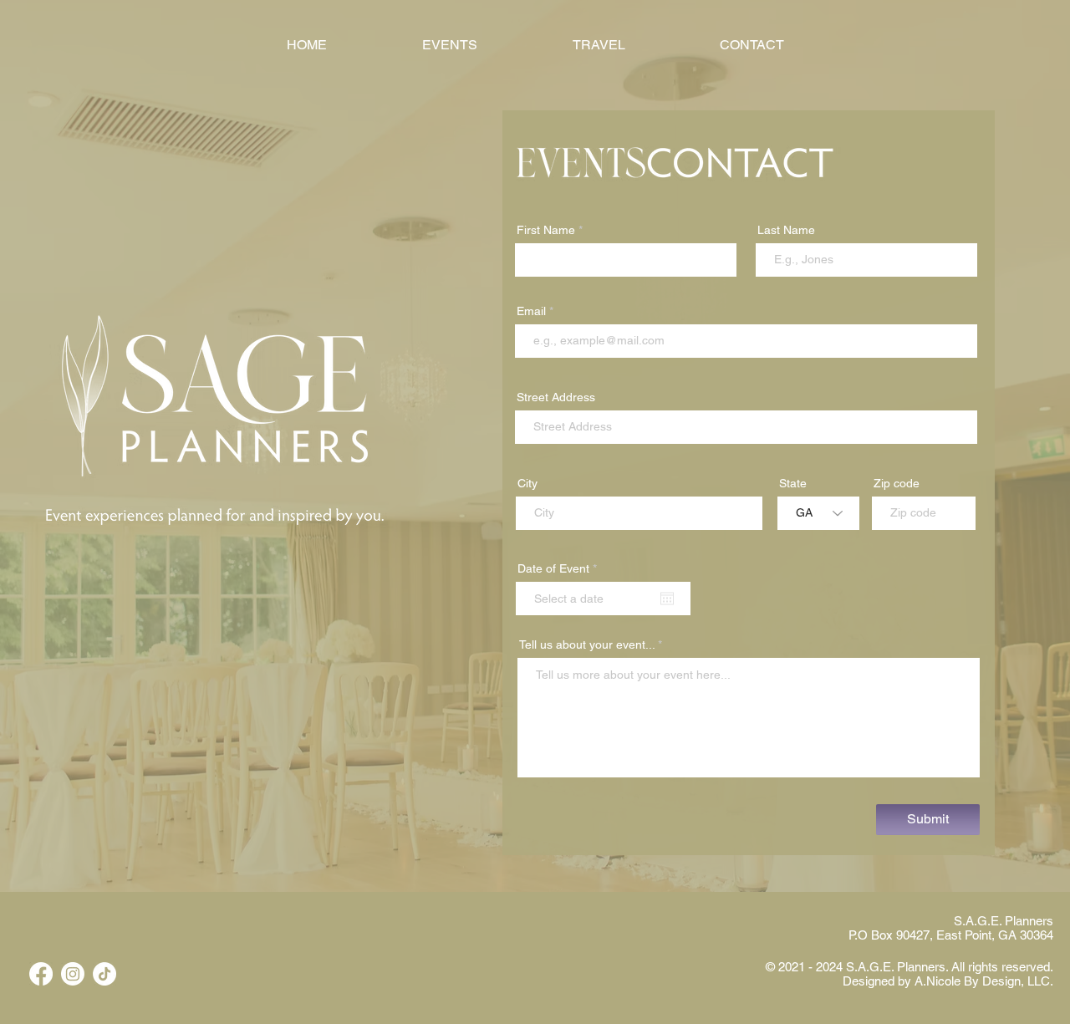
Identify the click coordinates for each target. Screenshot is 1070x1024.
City (527, 483)
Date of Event (560, 568)
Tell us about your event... (587, 644)
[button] (751, 44)
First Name (546, 230)
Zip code (897, 483)
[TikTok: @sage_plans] (104, 974)
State (793, 483)
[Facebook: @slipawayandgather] (41, 974)
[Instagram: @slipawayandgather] (72, 974)
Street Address (556, 397)
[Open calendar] (667, 598)
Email (531, 311)
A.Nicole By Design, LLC (982, 981)
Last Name (786, 230)
